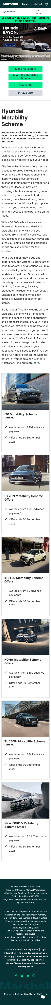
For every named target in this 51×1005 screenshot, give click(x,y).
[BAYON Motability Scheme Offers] (25, 473)
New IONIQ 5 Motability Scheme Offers (21, 825)
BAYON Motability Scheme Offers (23, 497)
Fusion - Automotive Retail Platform (25, 994)
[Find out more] (25, 19)
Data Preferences (13, 949)
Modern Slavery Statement (18, 963)
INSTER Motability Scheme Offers (23, 579)
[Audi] (9, 12)
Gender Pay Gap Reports (30, 960)
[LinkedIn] (28, 976)
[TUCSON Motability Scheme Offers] (25, 719)
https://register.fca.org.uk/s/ (25, 927)
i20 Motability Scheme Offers (20, 416)
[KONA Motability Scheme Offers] (25, 637)
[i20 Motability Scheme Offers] (25, 391)
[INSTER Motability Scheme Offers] (25, 555)
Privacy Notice (31, 949)
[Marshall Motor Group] (10, 4)
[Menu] (46, 11)
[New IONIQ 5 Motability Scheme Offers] (25, 800)
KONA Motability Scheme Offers (22, 661)
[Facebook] (16, 976)
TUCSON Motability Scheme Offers (24, 743)
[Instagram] (34, 976)
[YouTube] (22, 976)
